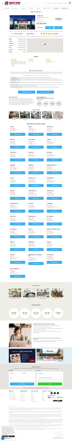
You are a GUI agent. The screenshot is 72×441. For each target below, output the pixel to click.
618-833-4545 (30, 128)
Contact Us (49, 27)
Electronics (23, 8)
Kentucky (43, 397)
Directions (59, 18)
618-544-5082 (30, 243)
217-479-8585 (30, 192)
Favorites (65, 3)
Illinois (43, 393)
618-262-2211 (49, 218)
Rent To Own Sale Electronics (12, 398)
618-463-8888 (12, 128)
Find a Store (54, 3)
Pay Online (60, 3)
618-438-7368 (12, 141)
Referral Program (22, 399)
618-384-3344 (49, 141)
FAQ (21, 393)
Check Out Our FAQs (45, 92)
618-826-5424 (30, 154)
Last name (24, 373)
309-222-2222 (49, 231)
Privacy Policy (32, 398)
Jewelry (38, 8)
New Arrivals (65, 8)
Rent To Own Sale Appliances (13, 399)
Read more (7, 434)
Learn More (49, 3)
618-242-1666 (12, 231)
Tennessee (43, 400)
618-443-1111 (12, 256)
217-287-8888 (49, 256)
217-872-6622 (49, 154)
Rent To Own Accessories (12, 397)
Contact (32, 392)
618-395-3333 (30, 231)
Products (11, 391)
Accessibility (32, 397)
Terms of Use (32, 399)
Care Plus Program (22, 400)
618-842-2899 (30, 167)
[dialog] (8, 432)
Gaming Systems (46, 8)
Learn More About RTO (26, 92)
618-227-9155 (49, 167)
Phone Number (40, 373)
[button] (8, 438)
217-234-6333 (12, 218)
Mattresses (14, 8)
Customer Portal (53, 82)
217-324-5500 (49, 205)
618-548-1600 (49, 243)
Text (58, 27)
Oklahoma (43, 399)
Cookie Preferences (60, 435)
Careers (21, 398)
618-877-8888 (30, 179)
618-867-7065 (30, 141)
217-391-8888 (30, 257)
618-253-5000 (49, 179)
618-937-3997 (12, 270)
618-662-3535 (12, 179)
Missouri (43, 398)
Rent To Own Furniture (12, 392)
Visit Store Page (18, 134)
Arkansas (43, 392)
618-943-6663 (12, 205)
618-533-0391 (12, 154)
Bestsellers (56, 8)
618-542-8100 (12, 167)
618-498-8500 (49, 192)
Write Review (55, 33)
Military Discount (22, 397)
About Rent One (23, 391)
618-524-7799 (30, 218)
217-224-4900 (12, 243)
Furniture (6, 8)
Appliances (31, 8)
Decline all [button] (12, 436)
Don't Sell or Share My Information (58, 433)
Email (11, 377)
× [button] (14, 426)
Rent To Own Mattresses (12, 393)
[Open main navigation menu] (3, 3)
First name (12, 373)
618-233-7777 (49, 128)
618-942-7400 (12, 192)
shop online (51, 341)
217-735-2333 (30, 205)
